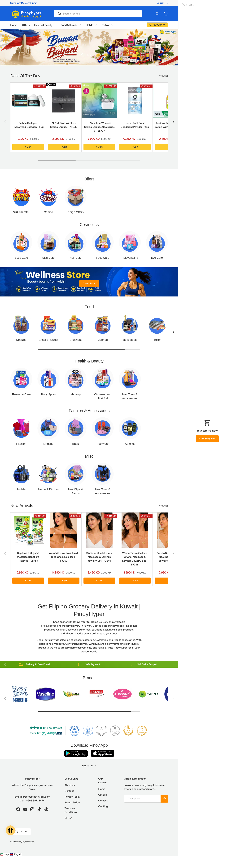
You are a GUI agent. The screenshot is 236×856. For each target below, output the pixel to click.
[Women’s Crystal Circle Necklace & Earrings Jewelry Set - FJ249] (99, 530)
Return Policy (72, 802)
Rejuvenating (130, 257)
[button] (166, 14)
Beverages (129, 339)
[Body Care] (21, 242)
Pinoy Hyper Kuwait (25, 842)
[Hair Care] (76, 242)
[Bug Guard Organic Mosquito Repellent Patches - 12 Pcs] (28, 530)
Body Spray (48, 394)
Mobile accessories (124, 639)
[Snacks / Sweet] (48, 324)
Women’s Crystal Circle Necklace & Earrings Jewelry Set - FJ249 (99, 556)
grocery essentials (84, 639)
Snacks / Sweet (48, 339)
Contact (69, 790)
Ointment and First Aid (102, 396)
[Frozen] (157, 324)
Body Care (21, 257)
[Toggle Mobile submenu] (95, 25)
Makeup (75, 394)
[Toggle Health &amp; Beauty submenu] (55, 25)
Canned (103, 339)
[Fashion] (21, 428)
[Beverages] (130, 324)
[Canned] (103, 324)
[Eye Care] (157, 242)
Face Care (102, 257)
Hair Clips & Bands (75, 491)
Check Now (89, 283)
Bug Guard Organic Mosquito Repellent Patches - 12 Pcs (28, 556)
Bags (75, 443)
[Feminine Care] (21, 379)
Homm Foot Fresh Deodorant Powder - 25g (135, 125)
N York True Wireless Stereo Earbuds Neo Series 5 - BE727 (99, 127)
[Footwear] (103, 428)
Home (13, 25)
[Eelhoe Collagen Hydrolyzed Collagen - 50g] (28, 100)
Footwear (103, 443)
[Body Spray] (48, 379)
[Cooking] (21, 324)
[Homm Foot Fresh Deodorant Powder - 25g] (135, 100)
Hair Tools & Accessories (129, 396)
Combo (48, 212)
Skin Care (48, 257)
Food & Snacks (69, 25)
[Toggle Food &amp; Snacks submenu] (80, 25)
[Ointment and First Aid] (103, 379)
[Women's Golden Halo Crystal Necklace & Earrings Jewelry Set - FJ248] (135, 530)
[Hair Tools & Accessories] (130, 379)
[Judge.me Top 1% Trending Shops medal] (142, 730)
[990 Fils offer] (21, 197)
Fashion (105, 25)
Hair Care (76, 257)
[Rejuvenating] (130, 242)
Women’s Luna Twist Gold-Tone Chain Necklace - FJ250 (64, 556)
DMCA (68, 817)
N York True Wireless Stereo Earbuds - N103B (63, 125)
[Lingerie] (48, 428)
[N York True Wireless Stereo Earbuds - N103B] (64, 100)
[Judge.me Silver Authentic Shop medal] (101, 730)
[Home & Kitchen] (48, 474)
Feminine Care (21, 394)
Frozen (157, 339)
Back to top (87, 765)
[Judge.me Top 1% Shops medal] (128, 730)
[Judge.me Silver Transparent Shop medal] (115, 730)
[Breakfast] (76, 324)
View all (163, 75)
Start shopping (207, 438)
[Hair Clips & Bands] (76, 474)
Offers (25, 25)
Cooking (21, 339)
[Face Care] (103, 242)
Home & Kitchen (48, 489)
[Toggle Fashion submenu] (112, 25)
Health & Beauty (43, 25)
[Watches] (130, 428)
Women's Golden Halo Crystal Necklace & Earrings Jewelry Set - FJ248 (135, 558)
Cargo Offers (75, 212)
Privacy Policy (72, 796)
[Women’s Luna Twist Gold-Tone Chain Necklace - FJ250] (64, 530)
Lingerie (48, 443)
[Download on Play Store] (76, 753)
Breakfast (75, 339)
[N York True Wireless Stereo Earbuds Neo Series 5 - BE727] (99, 100)
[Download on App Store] (102, 753)
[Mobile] (21, 474)
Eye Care (157, 257)
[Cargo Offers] (76, 197)
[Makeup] (76, 379)
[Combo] (48, 197)
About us (70, 785)
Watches (129, 443)
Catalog (102, 794)
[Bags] (76, 428)
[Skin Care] (48, 242)
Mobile (89, 25)
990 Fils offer (21, 212)
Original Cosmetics (67, 629)
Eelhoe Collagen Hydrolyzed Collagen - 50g (28, 125)
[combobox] (98, 13)
